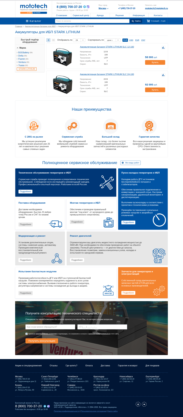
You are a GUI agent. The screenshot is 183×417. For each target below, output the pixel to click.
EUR (137, 40)
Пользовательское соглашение (93, 411)
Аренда (100, 15)
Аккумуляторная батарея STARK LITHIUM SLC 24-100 (107, 74)
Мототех (33, 8)
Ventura (23, 62)
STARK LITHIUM (27, 69)
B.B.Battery (25, 52)
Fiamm (23, 59)
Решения (119, 15)
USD (131, 40)
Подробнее (25, 191)
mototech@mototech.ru (156, 8)
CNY (143, 40)
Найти (138, 21)
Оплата (89, 365)
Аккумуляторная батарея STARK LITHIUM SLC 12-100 (107, 47)
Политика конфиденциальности (66, 411)
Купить (155, 62)
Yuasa (23, 65)
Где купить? (71, 365)
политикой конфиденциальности (99, 333)
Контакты (158, 15)
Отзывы (54, 365)
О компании (61, 15)
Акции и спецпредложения (28, 365)
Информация (139, 15)
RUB (125, 40)
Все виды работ (132, 163)
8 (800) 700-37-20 (69, 7)
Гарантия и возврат (127, 365)
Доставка (105, 365)
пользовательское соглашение (46, 333)
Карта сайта (112, 411)
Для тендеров (152, 365)
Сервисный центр (81, 15)
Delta (22, 56)
